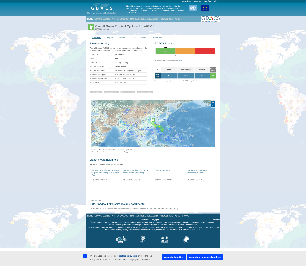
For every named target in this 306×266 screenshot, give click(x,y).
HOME (90, 19)
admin (216, 1)
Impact (110, 38)
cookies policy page (128, 256)
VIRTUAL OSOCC (120, 19)
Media (143, 38)
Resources (157, 38)
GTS (133, 38)
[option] (105, 182)
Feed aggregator (162, 170)
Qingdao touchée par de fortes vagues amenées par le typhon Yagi (105, 172)
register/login (207, 1)
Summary (96, 38)
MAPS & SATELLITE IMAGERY (144, 19)
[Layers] (213, 102)
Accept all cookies (173, 257)
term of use (186, 1)
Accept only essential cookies (205, 257)
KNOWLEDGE (166, 19)
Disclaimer (145, 220)
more (95, 200)
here (180, 60)
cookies (216, 220)
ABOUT (178, 19)
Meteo (122, 38)
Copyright (155, 220)
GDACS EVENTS (102, 19)
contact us (196, 1)
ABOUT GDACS (182, 216)
